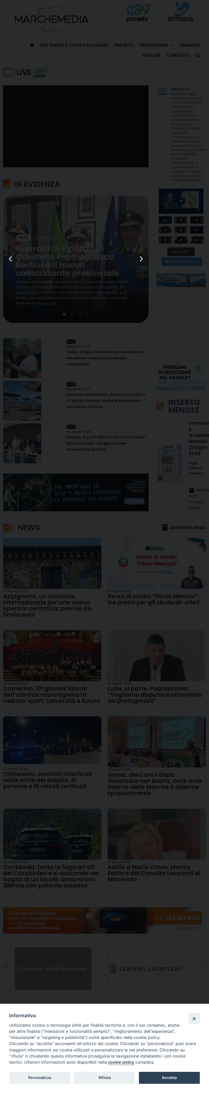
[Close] (194, 1018)
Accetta (169, 1077)
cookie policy (121, 1062)
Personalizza (39, 1077)
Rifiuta (105, 1077)
